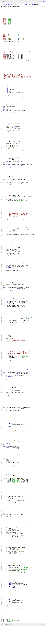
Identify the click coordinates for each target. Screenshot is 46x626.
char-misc (17, 4)
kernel (7, 4)
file (19, 6)
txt (42, 624)
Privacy (8, 624)
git (9, 4)
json (44, 624)
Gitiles (5, 624)
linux (2, 4)
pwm (33, 4)
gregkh (12, 4)
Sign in (44, 1)
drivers (29, 4)
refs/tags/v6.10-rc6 (23, 4)
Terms (10, 624)
